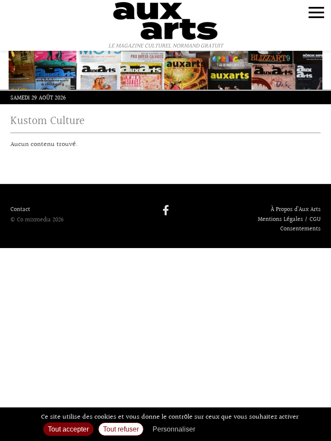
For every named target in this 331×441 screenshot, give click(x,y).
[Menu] (316, 12)
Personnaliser (174, 429)
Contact (20, 209)
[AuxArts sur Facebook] (165, 211)
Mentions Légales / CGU (289, 219)
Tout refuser (121, 429)
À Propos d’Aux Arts (296, 209)
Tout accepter (68, 429)
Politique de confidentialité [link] (246, 429)
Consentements (300, 229)
